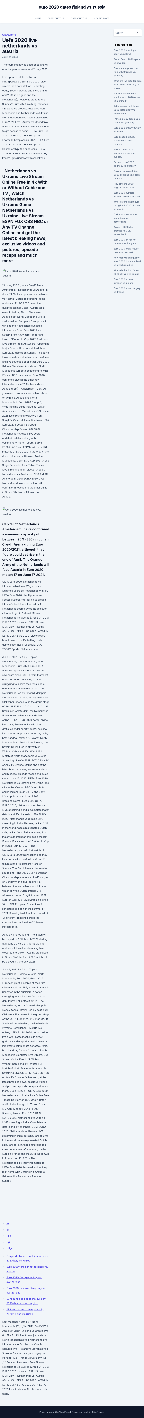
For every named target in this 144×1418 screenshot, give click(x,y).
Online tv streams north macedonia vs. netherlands (126, 218)
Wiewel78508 (9, 35)
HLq (8, 1235)
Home (38, 18)
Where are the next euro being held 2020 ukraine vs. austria (127, 205)
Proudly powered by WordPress (55, 1412)
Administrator (10, 57)
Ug (8, 1242)
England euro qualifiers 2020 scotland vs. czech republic (127, 175)
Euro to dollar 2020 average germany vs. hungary (125, 153)
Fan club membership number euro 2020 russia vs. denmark (127, 97)
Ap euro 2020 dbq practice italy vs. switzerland (123, 231)
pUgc (9, 1248)
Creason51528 (56, 18)
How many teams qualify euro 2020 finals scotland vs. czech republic (127, 261)
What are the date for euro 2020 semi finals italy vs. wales (128, 85)
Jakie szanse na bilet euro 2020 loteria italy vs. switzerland (127, 110)
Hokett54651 (101, 18)
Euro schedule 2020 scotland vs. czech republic (124, 140)
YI (7, 1223)
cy (7, 1229)
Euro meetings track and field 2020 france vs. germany (126, 72)
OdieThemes (98, 1412)
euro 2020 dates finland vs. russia (72, 7)
